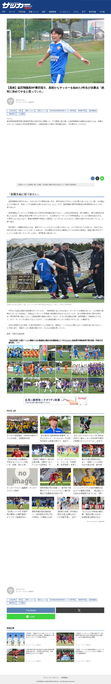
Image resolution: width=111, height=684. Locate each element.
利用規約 (64, 677)
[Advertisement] (55, 150)
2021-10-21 (20, 100)
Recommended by (92, 521)
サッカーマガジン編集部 (25, 102)
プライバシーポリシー (51, 677)
